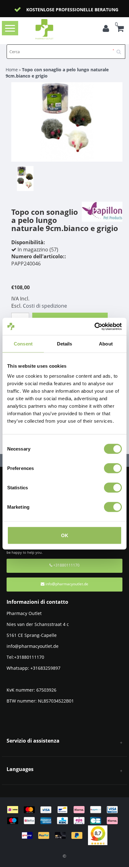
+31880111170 (66, 565)
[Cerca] (121, 49)
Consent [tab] (23, 343)
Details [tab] (64, 343)
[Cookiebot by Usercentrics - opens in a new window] (94, 326)
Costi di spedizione (45, 305)
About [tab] (106, 343)
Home (12, 70)
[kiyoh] (97, 835)
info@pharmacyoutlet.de (66, 584)
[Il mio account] (107, 29)
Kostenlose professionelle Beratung (72, 10)
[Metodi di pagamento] (64, 822)
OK (64, 535)
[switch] (113, 468)
